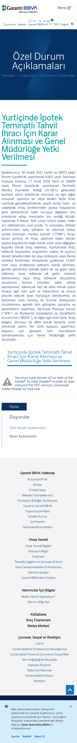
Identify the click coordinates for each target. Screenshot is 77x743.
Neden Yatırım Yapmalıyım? (38, 596)
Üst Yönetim (37, 522)
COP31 (39, 644)
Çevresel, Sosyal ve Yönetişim (39, 637)
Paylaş (14, 407)
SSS (56, 24)
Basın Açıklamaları (23, 436)
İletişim (22, 24)
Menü (62, 8)
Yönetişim (39, 681)
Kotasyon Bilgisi (38, 551)
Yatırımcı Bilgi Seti (38, 602)
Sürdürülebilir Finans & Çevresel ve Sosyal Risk (39, 654)
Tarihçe (37, 484)
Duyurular (10, 24)
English (64, 24)
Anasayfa (8, 75)
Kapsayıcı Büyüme (39, 665)
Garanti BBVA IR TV (40, 24)
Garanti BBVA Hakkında (37, 473)
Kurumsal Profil (37, 479)
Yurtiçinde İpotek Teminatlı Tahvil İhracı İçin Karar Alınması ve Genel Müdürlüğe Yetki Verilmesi (39, 357)
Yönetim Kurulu (37, 516)
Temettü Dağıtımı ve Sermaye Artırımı (38, 562)
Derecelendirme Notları (37, 527)
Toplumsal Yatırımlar (39, 670)
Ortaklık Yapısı (37, 490)
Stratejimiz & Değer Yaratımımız (37, 500)
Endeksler (38, 556)
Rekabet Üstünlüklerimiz (37, 495)
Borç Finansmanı (38, 620)
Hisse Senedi (38, 539)
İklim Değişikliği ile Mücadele (39, 659)
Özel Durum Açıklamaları (28, 428)
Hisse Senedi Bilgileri (38, 546)
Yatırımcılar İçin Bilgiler (38, 590)
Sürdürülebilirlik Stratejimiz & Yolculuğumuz (39, 649)
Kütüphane (38, 614)
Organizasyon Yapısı (37, 511)
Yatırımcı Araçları (38, 572)
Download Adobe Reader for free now (35, 387)
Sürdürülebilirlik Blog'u (39, 675)
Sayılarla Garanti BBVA (37, 506)
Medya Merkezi (38, 626)
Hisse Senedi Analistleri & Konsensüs (38, 567)
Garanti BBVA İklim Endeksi (38, 578)
